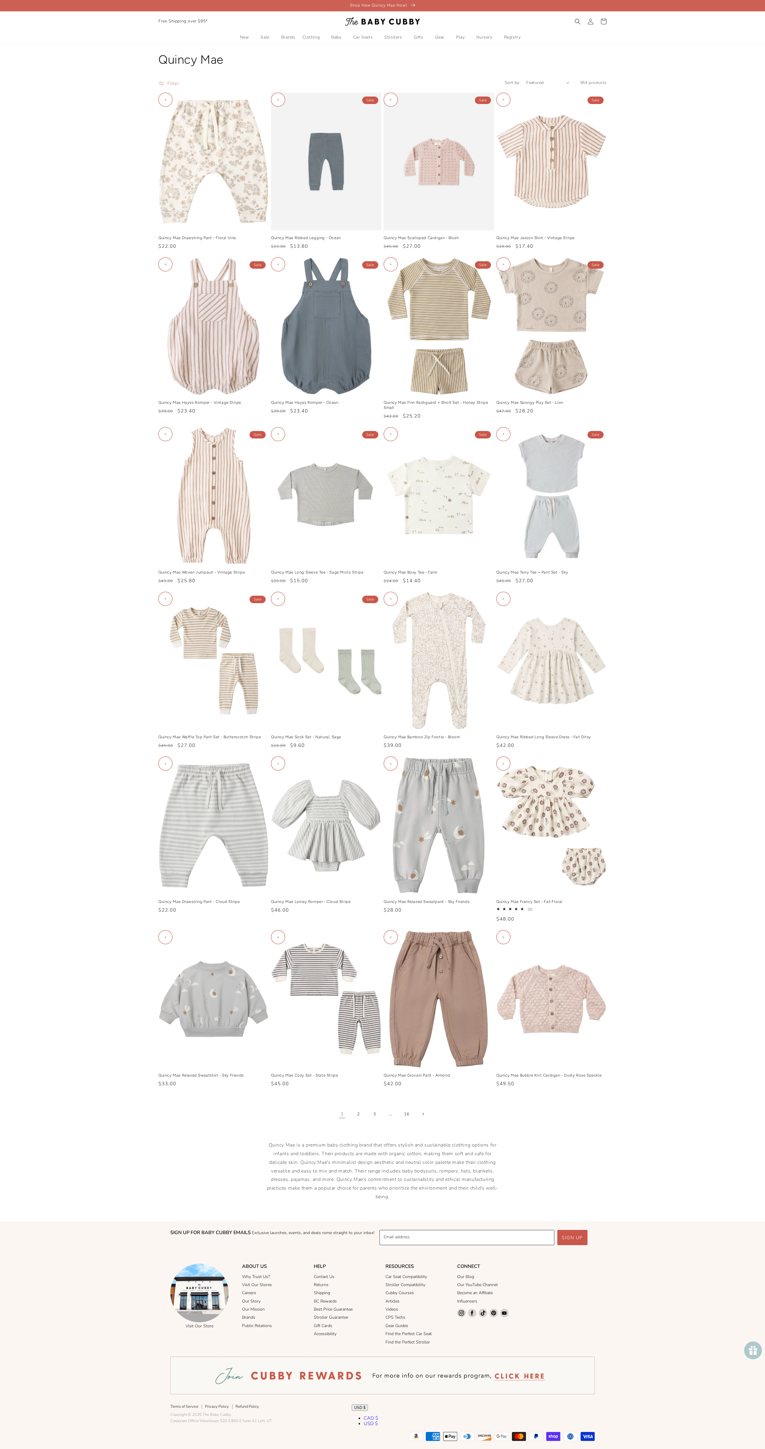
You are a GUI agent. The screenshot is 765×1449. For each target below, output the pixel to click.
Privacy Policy (217, 1406)
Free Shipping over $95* (183, 21)
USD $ (359, 1407)
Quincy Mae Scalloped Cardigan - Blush (421, 238)
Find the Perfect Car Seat (408, 1334)
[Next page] (422, 1114)
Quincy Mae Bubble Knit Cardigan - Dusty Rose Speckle (549, 1075)
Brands (248, 1317)
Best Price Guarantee (333, 1309)
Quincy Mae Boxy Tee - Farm (410, 572)
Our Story (251, 1301)
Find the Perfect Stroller (407, 1342)
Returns (321, 1285)
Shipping (322, 1293)
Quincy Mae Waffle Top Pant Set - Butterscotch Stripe (209, 737)
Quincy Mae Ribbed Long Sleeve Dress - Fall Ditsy (543, 737)
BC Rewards (325, 1301)
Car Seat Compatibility (406, 1277)
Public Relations (257, 1326)
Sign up (572, 1238)
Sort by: (512, 82)
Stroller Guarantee (331, 1317)
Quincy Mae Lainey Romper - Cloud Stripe (311, 901)
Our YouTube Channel (477, 1285)
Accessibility (325, 1334)
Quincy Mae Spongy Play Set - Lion (529, 402)
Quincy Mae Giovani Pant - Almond (417, 1075)
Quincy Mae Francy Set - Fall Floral (529, 901)
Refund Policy (247, 1406)
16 (406, 1114)
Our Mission (253, 1309)
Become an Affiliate (475, 1293)
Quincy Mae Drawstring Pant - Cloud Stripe (199, 901)
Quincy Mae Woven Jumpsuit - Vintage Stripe (201, 572)
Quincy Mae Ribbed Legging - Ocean (306, 238)
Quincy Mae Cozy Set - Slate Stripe (304, 1075)
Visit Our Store (199, 1326)
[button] (577, 21)
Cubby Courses (399, 1293)
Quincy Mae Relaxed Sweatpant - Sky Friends (426, 901)
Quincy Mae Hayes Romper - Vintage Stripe (199, 402)
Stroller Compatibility (405, 1285)
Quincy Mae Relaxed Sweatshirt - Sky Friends (201, 1075)
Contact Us (324, 1277)
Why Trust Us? (256, 1277)
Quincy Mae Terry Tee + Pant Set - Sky (532, 572)
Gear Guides (396, 1326)
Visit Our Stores (257, 1285)
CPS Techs (395, 1317)
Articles (392, 1301)
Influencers (467, 1301)
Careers (249, 1293)
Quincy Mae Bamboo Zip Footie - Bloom (422, 737)
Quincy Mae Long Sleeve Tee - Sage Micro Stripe (317, 572)
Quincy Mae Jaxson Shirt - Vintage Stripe (535, 238)
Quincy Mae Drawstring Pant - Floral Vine (197, 238)
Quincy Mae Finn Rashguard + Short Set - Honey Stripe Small (436, 405)
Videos (391, 1309)
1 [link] (342, 1114)
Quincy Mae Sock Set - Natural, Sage (306, 737)
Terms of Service (184, 1406)
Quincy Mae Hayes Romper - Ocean (305, 402)
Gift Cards (323, 1326)
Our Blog (465, 1277)
